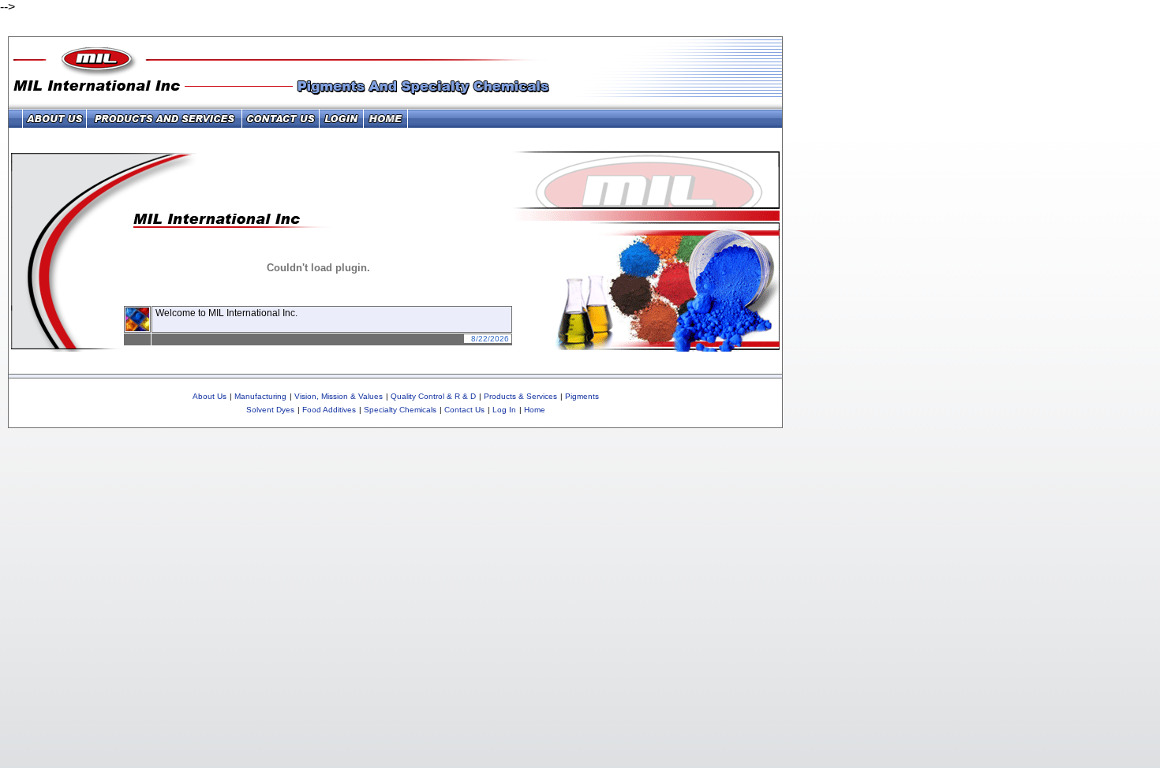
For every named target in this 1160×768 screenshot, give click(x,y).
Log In (504, 409)
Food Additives (329, 409)
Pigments (582, 396)
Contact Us (464, 409)
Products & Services (520, 396)
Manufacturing (260, 396)
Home (534, 409)
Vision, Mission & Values (338, 396)
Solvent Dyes (270, 409)
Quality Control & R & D (433, 396)
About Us (209, 396)
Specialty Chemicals (400, 409)
